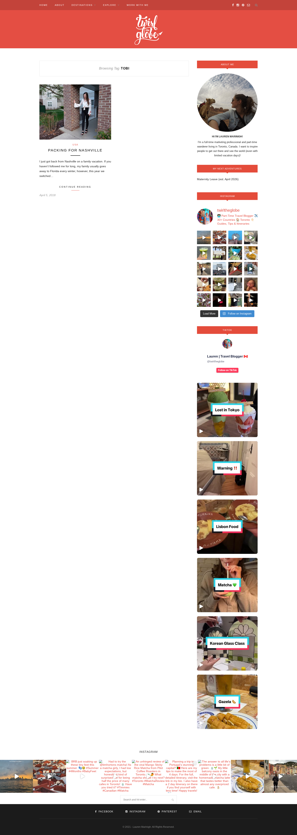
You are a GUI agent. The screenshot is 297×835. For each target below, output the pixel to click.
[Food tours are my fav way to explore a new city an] (204, 284)
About (59, 5)
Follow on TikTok (227, 370)
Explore (109, 5)
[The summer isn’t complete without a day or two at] (204, 237)
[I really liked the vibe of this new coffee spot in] (251, 269)
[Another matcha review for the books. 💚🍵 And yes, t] (219, 284)
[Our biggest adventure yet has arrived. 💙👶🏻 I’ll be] (251, 284)
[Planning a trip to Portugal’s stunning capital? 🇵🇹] (219, 253)
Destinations (82, 5)
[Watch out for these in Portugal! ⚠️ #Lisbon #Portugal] (227, 468)
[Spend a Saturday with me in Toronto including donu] (235, 300)
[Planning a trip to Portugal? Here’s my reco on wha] (219, 237)
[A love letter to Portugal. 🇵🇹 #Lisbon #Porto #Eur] (219, 269)
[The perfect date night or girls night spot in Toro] (235, 269)
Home (43, 5)
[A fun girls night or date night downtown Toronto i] (235, 284)
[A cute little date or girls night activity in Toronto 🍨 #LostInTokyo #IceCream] (227, 410)
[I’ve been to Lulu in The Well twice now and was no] (251, 300)
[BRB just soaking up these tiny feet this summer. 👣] (235, 237)
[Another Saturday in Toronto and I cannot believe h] (219, 300)
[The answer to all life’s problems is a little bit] (235, 253)
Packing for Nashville (75, 150)
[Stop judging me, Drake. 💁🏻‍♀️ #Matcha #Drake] (227, 585)
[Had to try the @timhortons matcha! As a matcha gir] (251, 237)
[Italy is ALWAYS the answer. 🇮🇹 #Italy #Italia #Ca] (204, 269)
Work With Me (137, 5)
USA (75, 144)
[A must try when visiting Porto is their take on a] (251, 253)
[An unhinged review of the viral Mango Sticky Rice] (204, 253)
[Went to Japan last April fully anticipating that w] (204, 300)
